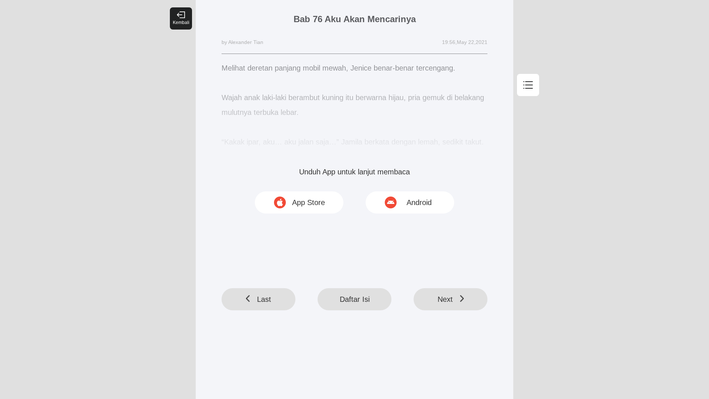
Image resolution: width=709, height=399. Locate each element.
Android (419, 202)
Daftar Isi (355, 299)
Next (445, 299)
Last (264, 299)
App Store (308, 202)
